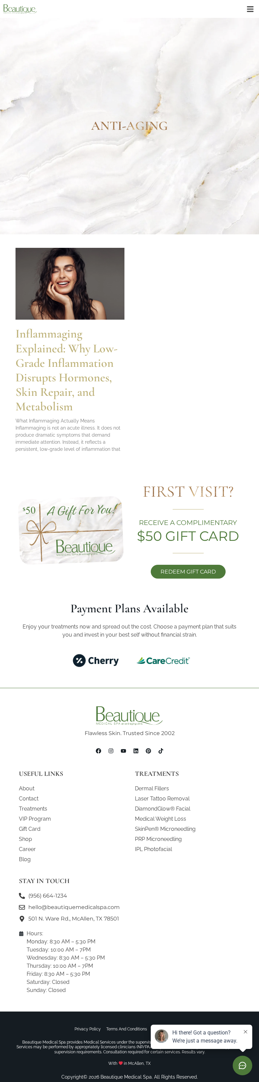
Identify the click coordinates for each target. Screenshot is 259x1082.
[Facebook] (98, 750)
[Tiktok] (160, 750)
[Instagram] (111, 750)
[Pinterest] (148, 750)
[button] (250, 8)
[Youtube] (123, 750)
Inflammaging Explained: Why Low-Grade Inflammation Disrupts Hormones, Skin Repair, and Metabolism (67, 370)
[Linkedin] (136, 750)
